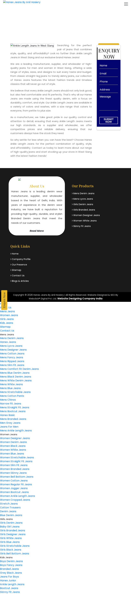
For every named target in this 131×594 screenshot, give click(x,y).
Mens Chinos (8, 400)
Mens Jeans (7, 311)
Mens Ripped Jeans (12, 361)
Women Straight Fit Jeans (16, 461)
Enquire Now (4, 300)
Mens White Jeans (11, 384)
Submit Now (109, 120)
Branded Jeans (9, 569)
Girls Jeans (7, 319)
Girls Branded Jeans (84, 209)
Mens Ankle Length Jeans (16, 430)
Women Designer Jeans (86, 215)
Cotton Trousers (10, 507)
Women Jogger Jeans (14, 488)
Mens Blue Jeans (10, 388)
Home (45, 25)
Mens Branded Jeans (13, 419)
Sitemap (16, 270)
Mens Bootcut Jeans (13, 411)
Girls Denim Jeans (83, 204)
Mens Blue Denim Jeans (15, 373)
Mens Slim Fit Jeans (12, 365)
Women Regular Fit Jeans (16, 484)
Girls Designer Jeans (13, 534)
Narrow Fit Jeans (10, 403)
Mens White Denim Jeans (16, 380)
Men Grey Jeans (10, 423)
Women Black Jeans (13, 446)
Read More (37, 231)
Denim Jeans (8, 511)
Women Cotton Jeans (14, 480)
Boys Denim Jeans (11, 561)
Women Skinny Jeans (13, 473)
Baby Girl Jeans (9, 526)
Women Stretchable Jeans (17, 457)
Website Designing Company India (79, 298)
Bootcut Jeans (9, 588)
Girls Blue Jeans (10, 542)
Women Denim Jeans (13, 442)
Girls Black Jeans (10, 550)
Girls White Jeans (11, 538)
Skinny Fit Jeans (82, 226)
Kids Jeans (6, 323)
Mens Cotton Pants (12, 396)
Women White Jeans (85, 220)
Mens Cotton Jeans (12, 353)
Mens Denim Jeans (83, 193)
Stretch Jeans (9, 503)
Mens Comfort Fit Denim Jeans (19, 369)
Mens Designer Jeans (13, 350)
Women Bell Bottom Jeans (16, 477)
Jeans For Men (9, 427)
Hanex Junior (8, 580)
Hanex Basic (7, 415)
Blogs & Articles (20, 281)
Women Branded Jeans (14, 469)
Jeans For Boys (9, 576)
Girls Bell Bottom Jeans (14, 553)
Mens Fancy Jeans (11, 357)
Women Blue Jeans (12, 453)
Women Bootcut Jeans (14, 492)
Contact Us (17, 275)
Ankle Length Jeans (12, 584)
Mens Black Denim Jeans (15, 376)
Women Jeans (9, 315)
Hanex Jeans (8, 342)
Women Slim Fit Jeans (13, 465)
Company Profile (21, 259)
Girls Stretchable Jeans (15, 546)
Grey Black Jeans (11, 573)
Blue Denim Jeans (11, 515)
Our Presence (19, 264)
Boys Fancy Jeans (11, 565)
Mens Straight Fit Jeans (14, 407)
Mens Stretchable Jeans (15, 392)
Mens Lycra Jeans (83, 198)
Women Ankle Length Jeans (17, 496)
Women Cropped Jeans (15, 500)
